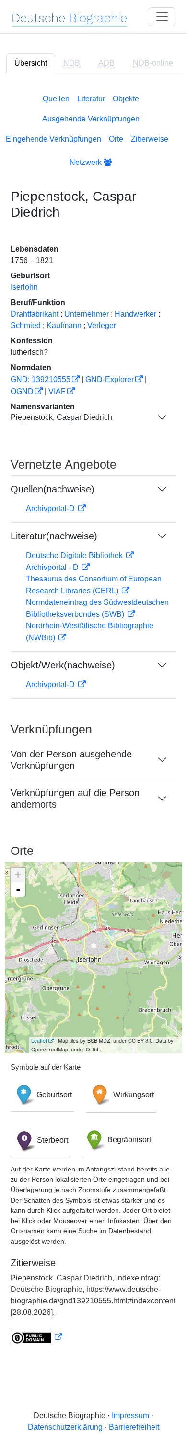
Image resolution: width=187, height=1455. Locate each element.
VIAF (57, 391)
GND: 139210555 (40, 379)
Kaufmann (64, 325)
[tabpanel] (93, 717)
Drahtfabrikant (34, 314)
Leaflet (39, 1040)
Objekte (126, 99)
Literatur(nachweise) (54, 536)
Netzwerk (87, 162)
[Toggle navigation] (162, 16)
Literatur (91, 99)
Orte (116, 139)
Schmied (26, 325)
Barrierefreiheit (134, 1427)
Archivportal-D (51, 508)
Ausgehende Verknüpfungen (91, 119)
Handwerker (135, 314)
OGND (22, 391)
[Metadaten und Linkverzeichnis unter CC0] (36, 1337)
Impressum (130, 1415)
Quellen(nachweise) (52, 489)
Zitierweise (149, 139)
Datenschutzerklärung (65, 1427)
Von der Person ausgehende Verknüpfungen (71, 760)
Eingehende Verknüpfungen (53, 139)
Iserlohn (24, 287)
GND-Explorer (109, 379)
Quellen (56, 99)
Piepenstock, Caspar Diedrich (61, 417)
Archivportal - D (53, 567)
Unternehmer (86, 314)
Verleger (101, 325)
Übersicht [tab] (30, 63)
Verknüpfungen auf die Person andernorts (75, 799)
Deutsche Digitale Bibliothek (75, 555)
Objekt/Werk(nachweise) (63, 665)
